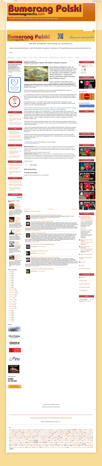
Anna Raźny (54, 429)
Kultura (58, 437)
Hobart (56, 433)
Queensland (84, 442)
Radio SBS (83, 277)
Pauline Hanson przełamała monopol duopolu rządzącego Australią (15, 119)
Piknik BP (63, 440)
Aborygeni (16, 429)
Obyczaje (25, 440)
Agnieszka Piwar (46, 429)
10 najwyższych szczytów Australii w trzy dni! (18, 231)
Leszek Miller (70, 437)
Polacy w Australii (87, 440)
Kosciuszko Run (64, 436)
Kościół (71, 436)
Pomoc (49, 442)
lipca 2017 (11, 297)
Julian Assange (75, 435)
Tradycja (43, 445)
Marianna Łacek (21, 439)
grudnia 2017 (12, 289)
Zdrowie (64, 447)
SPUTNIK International (85, 268)
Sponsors (70, 57)
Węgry (43, 447)
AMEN (10, 429)
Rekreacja (91, 442)
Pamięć (45, 440)
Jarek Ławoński (34, 435)
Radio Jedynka (84, 280)
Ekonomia (78, 431)
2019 (10, 284)
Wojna (23, 447)
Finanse (58, 432)
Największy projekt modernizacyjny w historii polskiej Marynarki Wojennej (15, 132)
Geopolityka (80, 432)
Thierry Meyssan (27, 445)
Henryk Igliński (34, 433)
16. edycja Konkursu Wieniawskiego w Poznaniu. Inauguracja (18, 206)
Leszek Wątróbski (87, 437)
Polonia (18, 57)
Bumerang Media (43, 57)
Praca (64, 442)
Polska (30, 57)
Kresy (82, 436)
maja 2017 (11, 301)
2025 (10, 273)
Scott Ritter (40, 444)
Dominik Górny (53, 431)
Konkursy (39, 436)
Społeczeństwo (61, 444)
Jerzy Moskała (56, 435)
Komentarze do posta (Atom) (35, 211)
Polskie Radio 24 (84, 290)
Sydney (78, 444)
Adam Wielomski (24, 429)
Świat (35, 57)
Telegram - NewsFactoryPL (86, 254)
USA (56, 445)
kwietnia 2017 (12, 303)
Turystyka (50, 445)
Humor (60, 433)
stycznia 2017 (12, 308)
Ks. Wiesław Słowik (38, 437)
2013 (10, 315)
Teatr (92, 444)
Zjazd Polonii (71, 447)
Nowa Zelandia (15, 440)
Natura (86, 439)
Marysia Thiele (39, 439)
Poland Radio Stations (85, 287)
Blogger (59, 421)
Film (52, 432)
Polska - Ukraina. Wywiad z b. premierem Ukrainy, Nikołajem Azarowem (46, 215)
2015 (10, 312)
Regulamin (56, 418)
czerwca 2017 (12, 299)
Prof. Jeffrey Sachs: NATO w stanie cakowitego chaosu (42, 244)
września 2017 (12, 294)
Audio (63, 429)
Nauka (91, 439)
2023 (10, 277)
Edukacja (65, 431)
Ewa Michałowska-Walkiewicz (30, 432)
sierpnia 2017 (12, 296)
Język (81, 435)
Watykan (82, 445)
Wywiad (37, 447)
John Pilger (70, 435)
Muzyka (77, 439)
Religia (12, 444)
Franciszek (73, 432)
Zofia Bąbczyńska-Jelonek (81, 447)
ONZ (21, 440)
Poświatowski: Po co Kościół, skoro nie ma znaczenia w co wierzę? (45, 257)
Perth (57, 440)
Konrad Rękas (46, 436)
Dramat (59, 431)
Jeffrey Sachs (41, 435)
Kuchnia (52, 437)
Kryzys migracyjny (89, 436)
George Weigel (89, 432)
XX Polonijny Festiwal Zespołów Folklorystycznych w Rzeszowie (15, 140)
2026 (10, 271)
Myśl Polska (83, 228)
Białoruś (82, 429)
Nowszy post (27, 209)
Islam (75, 433)
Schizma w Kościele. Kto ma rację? (38, 233)
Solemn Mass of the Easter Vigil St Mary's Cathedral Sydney (15, 123)
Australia (25, 57)
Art (59, 429)
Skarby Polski (47, 444)
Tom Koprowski (36, 445)
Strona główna (11, 57)
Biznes (87, 429)
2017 (10, 287)
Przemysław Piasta (76, 442)
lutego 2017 (11, 306)
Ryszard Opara (32, 444)
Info (30, 64)
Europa (19, 432)
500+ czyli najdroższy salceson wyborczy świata (18, 243)
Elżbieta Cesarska (85, 431)
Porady (54, 442)
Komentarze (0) (39, 218)
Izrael (79, 433)
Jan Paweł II (19, 435)
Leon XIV (64, 437)
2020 (10, 282)
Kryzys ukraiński (15, 437)
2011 (10, 319)
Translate (89, 301)
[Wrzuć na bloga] (32, 165)
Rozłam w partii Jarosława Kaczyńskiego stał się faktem (15, 136)
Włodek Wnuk (49, 447)
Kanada (86, 435)
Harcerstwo (27, 433)
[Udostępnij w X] (33, 165)
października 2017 (13, 292)
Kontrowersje (54, 436)
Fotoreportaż (65, 432)
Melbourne (62, 439)
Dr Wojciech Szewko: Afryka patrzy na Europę (14, 148)
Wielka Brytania (90, 445)
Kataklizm (11, 436)
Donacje (69, 418)
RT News (82, 265)
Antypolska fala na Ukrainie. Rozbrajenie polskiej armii (42, 268)
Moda (71, 439)
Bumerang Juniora (54, 57)
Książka (45, 437)
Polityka (23, 442)
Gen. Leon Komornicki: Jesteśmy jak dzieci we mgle (42, 221)
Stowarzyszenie (34, 418)
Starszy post (74, 209)
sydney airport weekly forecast (87, 129)
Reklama (63, 418)
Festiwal (47, 432)
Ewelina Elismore (41, 432)
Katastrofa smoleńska (18, 436)
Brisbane (16, 431)
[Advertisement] (42, 24)
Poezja (75, 440)
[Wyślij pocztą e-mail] (30, 165)
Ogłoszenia (63, 57)
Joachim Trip (62, 435)
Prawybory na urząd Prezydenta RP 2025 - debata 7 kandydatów (15, 185)
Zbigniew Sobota (57, 447)
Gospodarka (11, 433)
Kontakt (49, 418)
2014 (10, 313)
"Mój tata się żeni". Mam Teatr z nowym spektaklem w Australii (15, 181)
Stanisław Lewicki (70, 444)
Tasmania (87, 444)
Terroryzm (19, 445)
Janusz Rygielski (26, 435)
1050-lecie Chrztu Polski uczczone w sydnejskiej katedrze (17, 219)
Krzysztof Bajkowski (26, 437)
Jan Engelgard (86, 433)
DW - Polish (83, 262)
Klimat (26, 436)
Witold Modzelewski (15, 447)
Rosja (18, 444)
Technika (13, 445)
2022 (10, 278)
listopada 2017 (12, 290)
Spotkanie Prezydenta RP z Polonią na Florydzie (14, 168)
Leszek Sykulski (77, 437)
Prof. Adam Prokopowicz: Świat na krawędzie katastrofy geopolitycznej (15, 152)
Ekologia (72, 431)
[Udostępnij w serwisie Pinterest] (36, 165)
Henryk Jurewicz (42, 433)
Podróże (69, 440)
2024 (10, 275)
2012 (10, 317)
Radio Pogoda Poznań (85, 283)
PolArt (80, 440)
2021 (10, 280)
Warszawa (75, 445)
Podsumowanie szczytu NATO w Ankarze (39, 250)
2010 (10, 320)
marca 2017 (11, 304)
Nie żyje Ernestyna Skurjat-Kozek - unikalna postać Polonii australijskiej (15, 189)
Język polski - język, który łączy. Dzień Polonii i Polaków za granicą (15, 172)
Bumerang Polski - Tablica (86, 65)
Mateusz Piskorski (47, 439)
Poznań (59, 442)
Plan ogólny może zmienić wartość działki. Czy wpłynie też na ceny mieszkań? (87, 220)
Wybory (30, 447)
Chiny (37, 431)
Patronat (52, 440)
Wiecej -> (44, 218)
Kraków (77, 436)
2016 (10, 310)
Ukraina (62, 445)
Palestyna (40, 440)
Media (54, 439)
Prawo (68, 442)
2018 (10, 285)
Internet (32, 64)
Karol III (90, 435)
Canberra (32, 431)
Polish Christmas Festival (14, 442)
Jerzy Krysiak (48, 435)
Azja (78, 429)
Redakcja (77, 57)
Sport (53, 444)
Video (68, 445)
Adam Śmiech (32, 429)
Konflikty (32, 436)
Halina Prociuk (19, 433)
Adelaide (39, 429)
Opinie (31, 440)
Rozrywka (25, 444)
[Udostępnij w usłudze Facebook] (34, 165)
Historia (27, 64)
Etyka (14, 432)
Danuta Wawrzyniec (44, 431)
